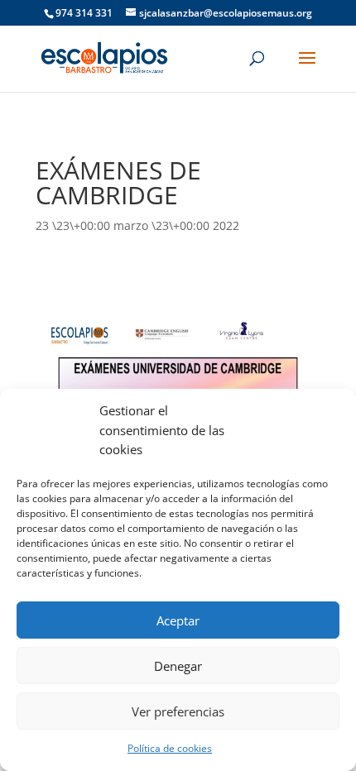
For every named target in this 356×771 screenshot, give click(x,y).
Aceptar (178, 620)
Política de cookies (169, 748)
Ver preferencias (178, 711)
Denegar (178, 666)
